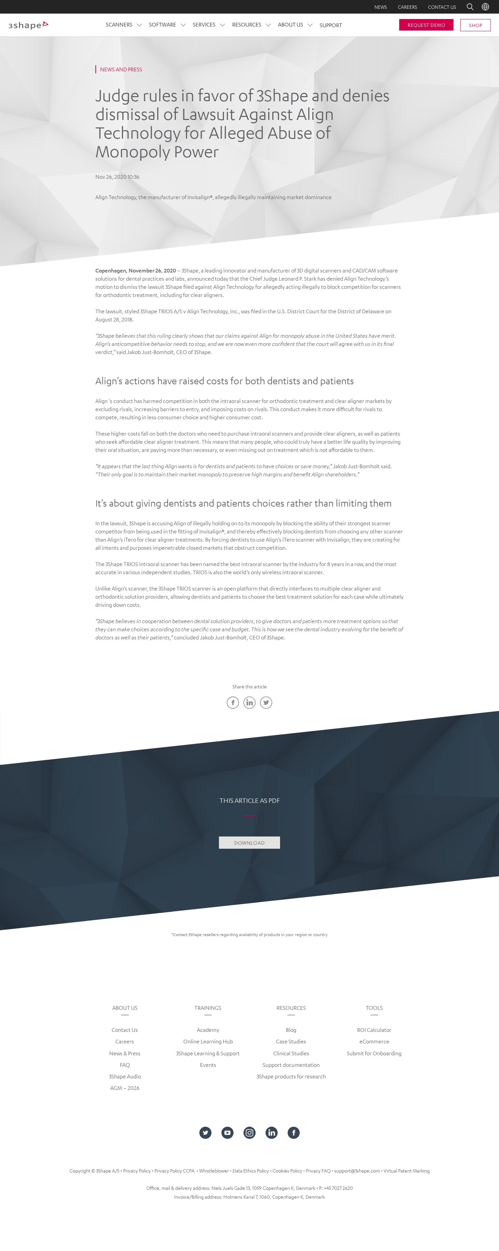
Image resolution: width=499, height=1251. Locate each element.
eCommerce (374, 1041)
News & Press (125, 1053)
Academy (208, 1029)
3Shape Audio (125, 1076)
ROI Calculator (374, 1029)
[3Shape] (28, 25)
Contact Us (125, 1029)
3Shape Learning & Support (208, 1053)
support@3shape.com (357, 1170)
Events (208, 1064)
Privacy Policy (137, 1170)
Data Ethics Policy (251, 1170)
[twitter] (266, 703)
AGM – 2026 (125, 1088)
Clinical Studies (291, 1053)
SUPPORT (331, 25)
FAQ (125, 1064)
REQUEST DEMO (426, 25)
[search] (465, 7)
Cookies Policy (287, 1170)
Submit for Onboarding (374, 1053)
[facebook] (233, 703)
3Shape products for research (291, 1076)
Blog (291, 1029)
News (380, 7)
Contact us (442, 7)
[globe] (485, 7)
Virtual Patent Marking (407, 1170)
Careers (407, 7)
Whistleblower (214, 1170)
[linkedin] (249, 703)
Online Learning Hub (208, 1041)
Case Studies (291, 1041)
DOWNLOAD (249, 842)
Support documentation (291, 1064)
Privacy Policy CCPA (174, 1170)
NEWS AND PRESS (121, 69)
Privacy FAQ (318, 1170)
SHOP (475, 25)
